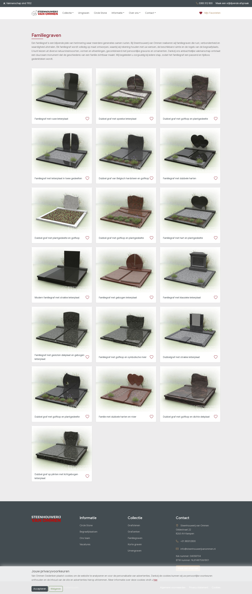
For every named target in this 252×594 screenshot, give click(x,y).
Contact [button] (149, 13)
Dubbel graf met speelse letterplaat (117, 118)
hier (155, 580)
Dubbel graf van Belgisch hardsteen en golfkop (124, 178)
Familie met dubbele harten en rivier (117, 416)
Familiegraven (135, 538)
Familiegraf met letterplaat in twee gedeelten (58, 178)
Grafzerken (134, 531)
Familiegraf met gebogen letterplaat (118, 297)
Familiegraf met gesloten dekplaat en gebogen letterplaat (59, 357)
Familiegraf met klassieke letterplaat (182, 297)
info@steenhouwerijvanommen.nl (198, 549)
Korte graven (135, 544)
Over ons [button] (134, 13)
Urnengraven (134, 550)
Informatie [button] (117, 13)
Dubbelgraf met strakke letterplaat (181, 357)
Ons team (85, 538)
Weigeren (56, 588)
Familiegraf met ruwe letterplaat (51, 118)
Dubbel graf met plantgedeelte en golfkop (57, 238)
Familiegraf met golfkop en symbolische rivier (123, 357)
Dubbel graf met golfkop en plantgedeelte (185, 118)
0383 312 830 (206, 3)
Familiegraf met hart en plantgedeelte (183, 238)
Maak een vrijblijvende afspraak (232, 3)
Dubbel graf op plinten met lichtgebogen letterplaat (56, 476)
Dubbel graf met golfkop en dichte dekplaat (186, 416)
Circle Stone (100, 13)
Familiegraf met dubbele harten (179, 178)
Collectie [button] (67, 13)
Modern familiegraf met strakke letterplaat (57, 297)
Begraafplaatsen (88, 531)
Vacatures (85, 544)
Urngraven (83, 13)
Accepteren (39, 588)
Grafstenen (134, 525)
